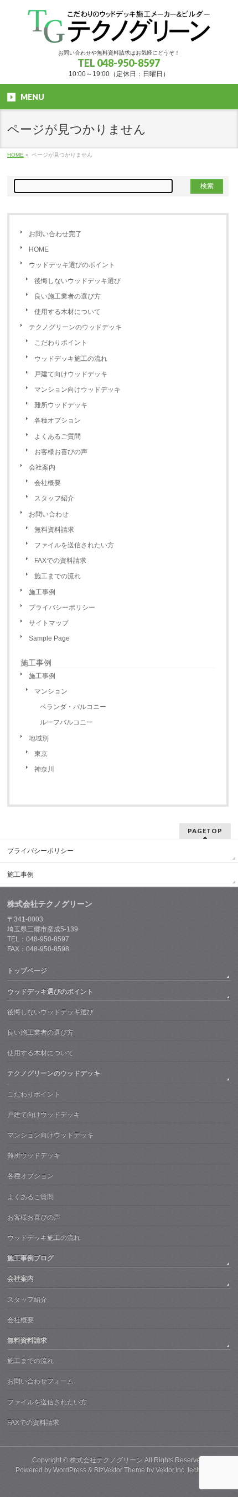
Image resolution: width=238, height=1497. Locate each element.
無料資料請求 (54, 530)
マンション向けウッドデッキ (77, 389)
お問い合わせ (49, 514)
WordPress (69, 1470)
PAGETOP (205, 830)
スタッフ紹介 (54, 498)
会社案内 (42, 467)
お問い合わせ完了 (55, 234)
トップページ (27, 970)
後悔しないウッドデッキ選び (77, 281)
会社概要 (47, 483)
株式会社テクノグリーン (106, 1460)
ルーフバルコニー (66, 722)
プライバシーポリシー (62, 607)
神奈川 (44, 769)
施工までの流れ (57, 576)
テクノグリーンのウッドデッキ (75, 327)
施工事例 (42, 592)
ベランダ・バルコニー (73, 707)
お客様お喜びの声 (60, 452)
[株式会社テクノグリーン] (119, 30)
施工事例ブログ (30, 1258)
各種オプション (57, 420)
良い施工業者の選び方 (67, 296)
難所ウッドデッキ (60, 405)
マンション (51, 691)
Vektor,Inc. (171, 1470)
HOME (39, 249)
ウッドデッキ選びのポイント (72, 265)
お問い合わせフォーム (40, 1381)
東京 (41, 754)
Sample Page (49, 638)
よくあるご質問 (57, 436)
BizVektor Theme (119, 1470)
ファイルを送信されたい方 (74, 545)
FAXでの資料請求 (60, 560)
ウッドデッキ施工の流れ (70, 359)
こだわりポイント (60, 343)
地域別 (39, 738)
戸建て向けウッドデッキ (70, 374)
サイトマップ (49, 623)
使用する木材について (67, 312)
